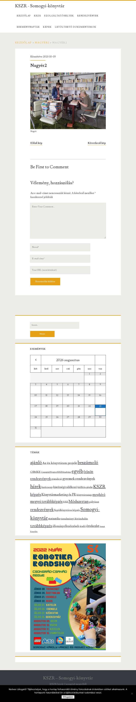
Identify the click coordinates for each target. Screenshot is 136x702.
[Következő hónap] (100, 360)
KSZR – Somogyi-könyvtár (68, 678)
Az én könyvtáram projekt (59, 463)
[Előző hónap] (35, 360)
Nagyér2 (42, 42)
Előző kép (36, 143)
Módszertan (78, 501)
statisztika (54, 519)
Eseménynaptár (28, 27)
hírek (35, 486)
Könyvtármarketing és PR (58, 495)
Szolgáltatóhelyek (59, 15)
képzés (35, 494)
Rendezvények (88, 15)
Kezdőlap (24, 15)
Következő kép (97, 143)
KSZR (37, 15)
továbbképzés (41, 525)
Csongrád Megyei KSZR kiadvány (56, 472)
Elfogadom (68, 697)
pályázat (94, 502)
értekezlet (92, 526)
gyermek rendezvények (78, 479)
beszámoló (88, 462)
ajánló (36, 462)
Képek (47, 27)
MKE (65, 502)
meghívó (98, 494)
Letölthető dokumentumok (75, 27)
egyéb (77, 471)
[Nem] (132, 693)
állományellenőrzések (65, 526)
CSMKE (35, 472)
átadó (82, 526)
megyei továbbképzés (46, 501)
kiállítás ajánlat (85, 487)
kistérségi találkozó (65, 487)
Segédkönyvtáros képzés (67, 510)
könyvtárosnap (84, 494)
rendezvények (42, 509)
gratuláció (56, 479)
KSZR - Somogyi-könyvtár (39, 6)
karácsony (47, 487)
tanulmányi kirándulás (74, 519)
